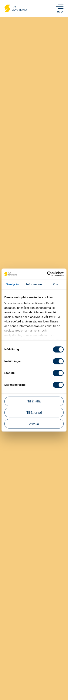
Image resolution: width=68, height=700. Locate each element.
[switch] (58, 361)
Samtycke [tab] (12, 284)
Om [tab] (55, 284)
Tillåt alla (34, 401)
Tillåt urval (34, 412)
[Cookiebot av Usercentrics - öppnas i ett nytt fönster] (48, 273)
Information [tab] (34, 284)
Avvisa (34, 424)
